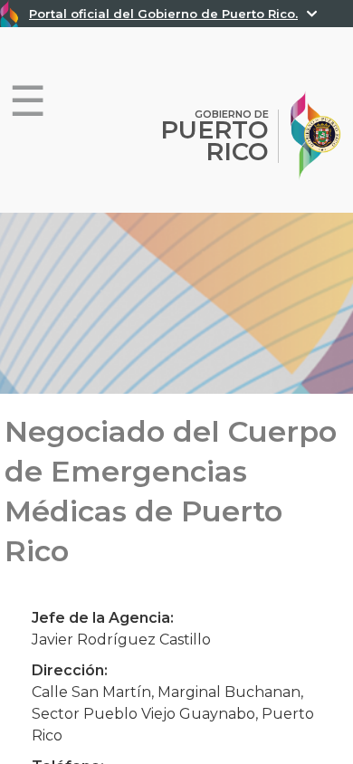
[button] (27, 102)
